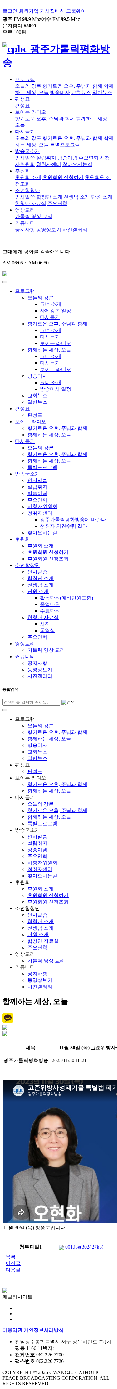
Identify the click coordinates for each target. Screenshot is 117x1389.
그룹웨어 (76, 11)
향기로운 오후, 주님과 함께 (72, 86)
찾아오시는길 (77, 164)
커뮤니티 (25, 223)
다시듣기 (25, 131)
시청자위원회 (42, 506)
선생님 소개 (77, 197)
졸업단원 (50, 604)
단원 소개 (101, 197)
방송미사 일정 (55, 389)
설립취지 (46, 157)
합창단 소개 (49, 197)
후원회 (22, 170)
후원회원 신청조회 (48, 558)
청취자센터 (48, 164)
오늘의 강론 (28, 86)
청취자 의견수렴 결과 (63, 526)
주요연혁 (89, 157)
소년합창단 (27, 190)
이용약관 (12, 1330)
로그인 (9, 11)
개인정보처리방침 (44, 1330)
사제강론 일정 (55, 310)
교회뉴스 (81, 92)
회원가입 (29, 11)
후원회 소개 (28, 177)
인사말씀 (25, 157)
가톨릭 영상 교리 (33, 216)
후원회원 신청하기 (63, 177)
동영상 (47, 630)
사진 (45, 624)
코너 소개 (50, 304)
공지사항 (25, 229)
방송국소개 (27, 151)
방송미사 (60, 92)
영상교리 (25, 210)
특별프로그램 (65, 144)
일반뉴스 (102, 92)
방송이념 (67, 157)
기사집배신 (52, 11)
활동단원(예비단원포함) (66, 597)
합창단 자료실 (30, 203)
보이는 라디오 (30, 112)
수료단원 (50, 611)
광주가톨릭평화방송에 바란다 (73, 519)
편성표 (22, 99)
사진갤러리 (74, 229)
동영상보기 (48, 229)
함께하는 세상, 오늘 (49, 349)
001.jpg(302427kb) (83, 1246)
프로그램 (25, 79)
